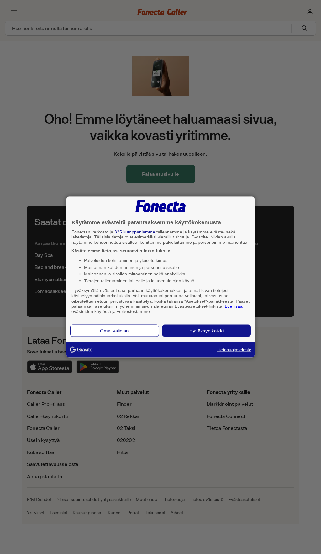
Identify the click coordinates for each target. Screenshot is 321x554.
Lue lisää (234, 306)
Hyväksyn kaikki (206, 330)
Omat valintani (114, 330)
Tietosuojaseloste (234, 349)
